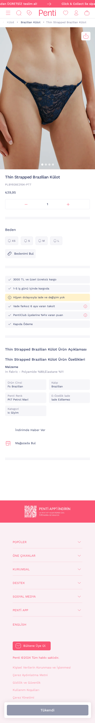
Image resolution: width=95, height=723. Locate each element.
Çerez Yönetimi (23, 697)
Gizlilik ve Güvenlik (27, 682)
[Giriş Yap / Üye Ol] (76, 13)
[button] (42, 165)
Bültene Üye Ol (34, 646)
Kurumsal (21, 569)
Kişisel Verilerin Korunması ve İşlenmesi (42, 667)
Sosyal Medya (24, 596)
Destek (19, 583)
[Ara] (19, 13)
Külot (10, 22)
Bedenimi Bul (24, 253)
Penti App (20, 610)
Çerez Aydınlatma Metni (30, 675)
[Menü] (8, 13)
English (19, 624)
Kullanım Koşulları (26, 690)
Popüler (20, 542)
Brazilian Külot (31, 22)
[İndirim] (29, 13)
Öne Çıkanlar (24, 555)
